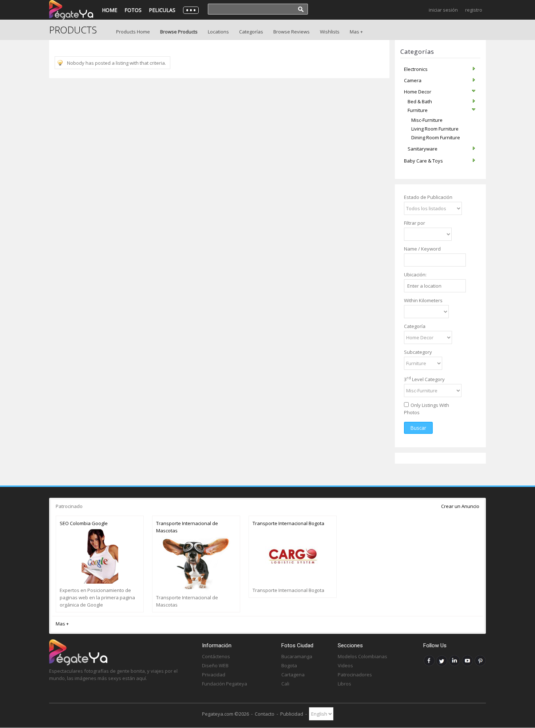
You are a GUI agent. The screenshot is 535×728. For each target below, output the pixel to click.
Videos (345, 665)
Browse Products (179, 31)
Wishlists (330, 31)
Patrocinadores (355, 674)
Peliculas (162, 10)
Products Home (133, 31)
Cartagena (293, 674)
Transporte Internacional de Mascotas (187, 527)
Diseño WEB (215, 665)
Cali (285, 683)
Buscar (418, 427)
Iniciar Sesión (443, 10)
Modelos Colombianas (362, 656)
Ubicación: (415, 274)
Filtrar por (414, 223)
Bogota (289, 665)
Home (109, 10)
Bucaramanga (296, 656)
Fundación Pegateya (224, 683)
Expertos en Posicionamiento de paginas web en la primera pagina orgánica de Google (97, 597)
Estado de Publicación (428, 197)
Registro (473, 10)
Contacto (264, 714)
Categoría (414, 326)
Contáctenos (216, 656)
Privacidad (213, 674)
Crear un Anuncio (460, 506)
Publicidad (291, 714)
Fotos (133, 10)
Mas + (356, 31)
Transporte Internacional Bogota (288, 523)
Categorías (251, 31)
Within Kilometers (423, 300)
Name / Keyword (422, 248)
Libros (344, 683)
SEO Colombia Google (84, 523)
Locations (218, 31)
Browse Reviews (291, 31)
